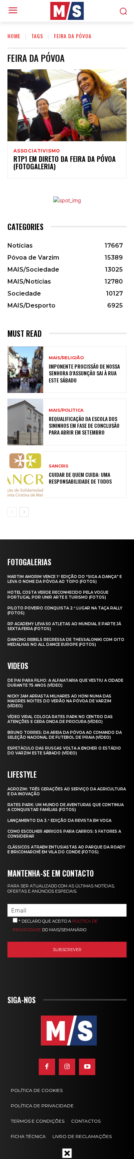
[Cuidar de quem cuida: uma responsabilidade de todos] (25, 474)
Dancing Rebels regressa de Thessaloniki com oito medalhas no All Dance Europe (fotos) (65, 642)
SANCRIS (58, 466)
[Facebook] (47, 1067)
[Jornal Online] (67, 11)
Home (13, 36)
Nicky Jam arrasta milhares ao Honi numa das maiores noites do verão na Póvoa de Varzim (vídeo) (59, 701)
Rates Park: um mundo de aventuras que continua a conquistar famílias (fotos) (65, 807)
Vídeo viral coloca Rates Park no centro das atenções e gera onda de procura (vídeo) (60, 719)
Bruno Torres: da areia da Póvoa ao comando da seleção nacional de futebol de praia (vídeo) (64, 735)
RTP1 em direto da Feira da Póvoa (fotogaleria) (64, 162)
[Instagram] (67, 1067)
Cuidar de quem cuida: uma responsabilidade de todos (80, 477)
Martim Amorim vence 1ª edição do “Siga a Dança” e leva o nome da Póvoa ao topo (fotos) (64, 579)
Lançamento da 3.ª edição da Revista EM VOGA (59, 820)
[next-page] (24, 512)
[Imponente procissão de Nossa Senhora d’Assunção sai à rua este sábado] (25, 370)
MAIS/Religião (66, 358)
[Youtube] (87, 1067)
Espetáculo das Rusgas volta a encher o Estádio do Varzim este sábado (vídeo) (64, 751)
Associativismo (36, 151)
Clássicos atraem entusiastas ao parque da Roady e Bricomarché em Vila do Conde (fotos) (66, 849)
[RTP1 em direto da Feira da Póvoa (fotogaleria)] (67, 105)
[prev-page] (12, 512)
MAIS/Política (66, 410)
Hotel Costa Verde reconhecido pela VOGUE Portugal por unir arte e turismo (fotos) (57, 595)
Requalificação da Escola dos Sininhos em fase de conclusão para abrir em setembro (84, 425)
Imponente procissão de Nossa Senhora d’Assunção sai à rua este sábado (84, 373)
